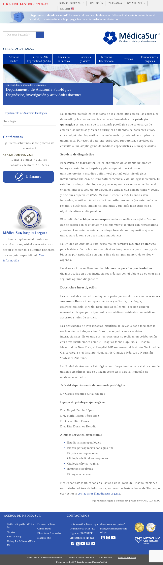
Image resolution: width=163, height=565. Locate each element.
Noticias (11, 532)
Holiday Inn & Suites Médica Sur (21, 543)
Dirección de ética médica (49, 533)
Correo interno (44, 528)
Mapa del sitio (44, 537)
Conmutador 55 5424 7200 (82, 528)
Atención (14, 59)
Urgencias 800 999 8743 (81, 533)
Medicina (106, 59)
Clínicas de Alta (39, 59)
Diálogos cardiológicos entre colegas (113, 530)
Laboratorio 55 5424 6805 (82, 537)
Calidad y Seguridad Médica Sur (20, 526)
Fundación (96, 3)
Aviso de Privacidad (127, 557)
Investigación (135, 3)
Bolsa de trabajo (14, 536)
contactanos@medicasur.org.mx (99, 493)
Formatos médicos (46, 524)
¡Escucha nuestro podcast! (112, 524)
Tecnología (10, 121)
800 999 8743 (25, 4)
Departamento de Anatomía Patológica (25, 113)
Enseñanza (115, 3)
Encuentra (64, 59)
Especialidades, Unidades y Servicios (26, 84)
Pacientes (85, 59)
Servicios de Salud (71, 3)
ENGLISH (65, 8)
